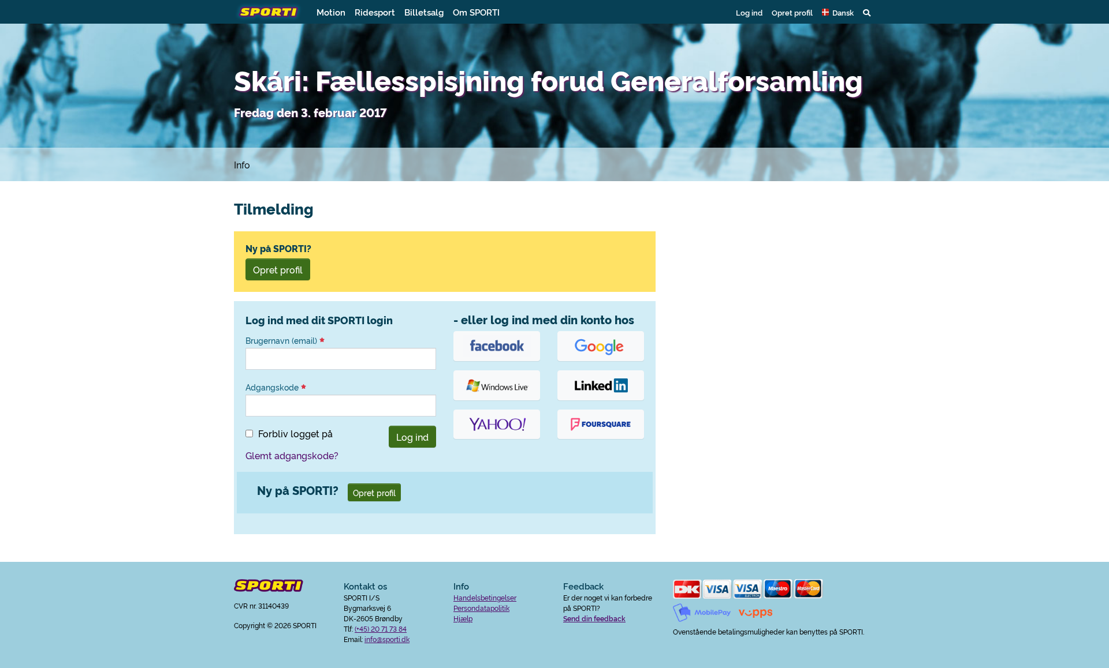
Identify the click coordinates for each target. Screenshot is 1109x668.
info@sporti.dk (387, 639)
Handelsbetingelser (484, 597)
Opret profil (792, 12)
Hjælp (462, 618)
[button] (837, 12)
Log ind (749, 12)
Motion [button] (331, 12)
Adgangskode (273, 387)
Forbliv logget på (295, 433)
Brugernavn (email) (282, 340)
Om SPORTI (476, 12)
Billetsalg (424, 12)
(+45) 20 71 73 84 (381, 628)
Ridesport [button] (375, 12)
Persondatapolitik (481, 608)
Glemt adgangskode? (291, 455)
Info (242, 164)
